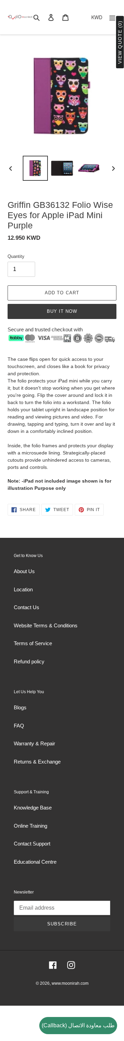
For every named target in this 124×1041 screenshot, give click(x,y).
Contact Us (26, 607)
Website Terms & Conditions (46, 625)
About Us (24, 571)
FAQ (19, 726)
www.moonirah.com (70, 983)
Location (23, 589)
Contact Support (32, 844)
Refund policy (29, 661)
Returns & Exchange (37, 762)
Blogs (20, 707)
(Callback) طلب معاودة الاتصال (78, 1025)
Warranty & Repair (34, 743)
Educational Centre (35, 862)
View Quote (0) (120, 42)
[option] (35, 168)
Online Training (30, 826)
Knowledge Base (33, 808)
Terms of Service (33, 643)
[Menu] (112, 17)
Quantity (16, 256)
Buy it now (62, 311)
